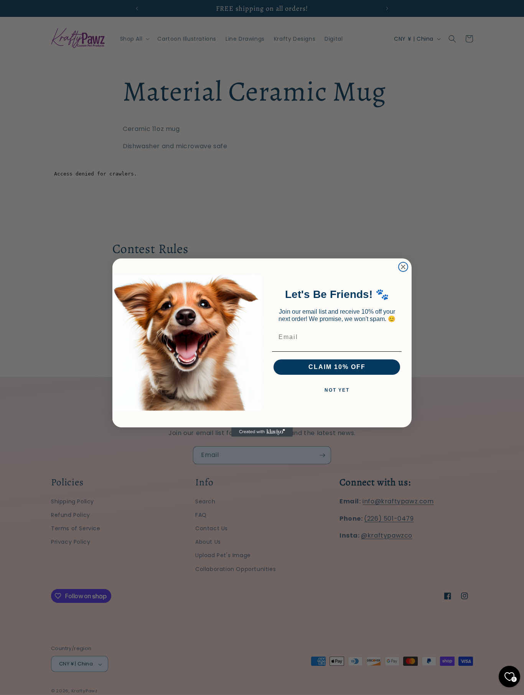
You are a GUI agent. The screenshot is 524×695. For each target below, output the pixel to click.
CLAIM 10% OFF (337, 367)
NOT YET (337, 390)
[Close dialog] (403, 266)
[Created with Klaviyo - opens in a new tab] (262, 432)
